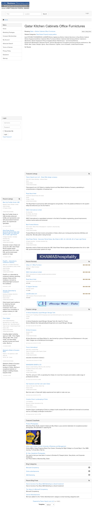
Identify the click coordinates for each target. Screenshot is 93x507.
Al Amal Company (31, 330)
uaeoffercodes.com (31, 294)
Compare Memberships (9, 36)
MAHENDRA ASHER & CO (33, 365)
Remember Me (9, 131)
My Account (6, 40)
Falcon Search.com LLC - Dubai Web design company (41, 177)
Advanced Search (8, 43)
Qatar (32, 31)
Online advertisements (32, 471)
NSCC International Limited (34, 210)
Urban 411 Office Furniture (34, 265)
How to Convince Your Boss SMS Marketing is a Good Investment (45, 484)
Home (6, 20)
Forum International (31, 347)
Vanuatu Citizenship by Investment (9, 291)
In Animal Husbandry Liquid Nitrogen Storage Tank (40, 312)
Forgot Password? (7, 137)
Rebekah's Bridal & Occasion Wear (11, 350)
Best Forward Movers (32, 224)
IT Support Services (31, 286)
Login (87, 13)
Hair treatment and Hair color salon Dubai (38, 384)
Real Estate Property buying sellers (46, 34)
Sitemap (5, 58)
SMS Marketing (30, 475)
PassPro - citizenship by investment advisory (10, 261)
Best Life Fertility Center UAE (11, 202)
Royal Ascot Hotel (31, 193)
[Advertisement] (11, 89)
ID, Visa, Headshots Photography (35, 453)
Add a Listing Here (86, 31)
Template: (42, 504)
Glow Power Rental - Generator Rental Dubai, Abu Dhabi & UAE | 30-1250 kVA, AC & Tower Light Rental (11, 232)
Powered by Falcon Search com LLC (43, 501)
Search (45, 14)
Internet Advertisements (33, 495)
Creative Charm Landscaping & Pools (37, 399)
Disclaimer (6, 54)
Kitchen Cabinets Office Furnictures (45, 31)
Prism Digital (6, 318)
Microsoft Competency (32, 467)
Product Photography (32, 424)
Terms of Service (8, 47)
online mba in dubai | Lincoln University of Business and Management (46, 446)
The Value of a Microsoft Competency (37, 489)
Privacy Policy (7, 51)
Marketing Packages (9, 32)
